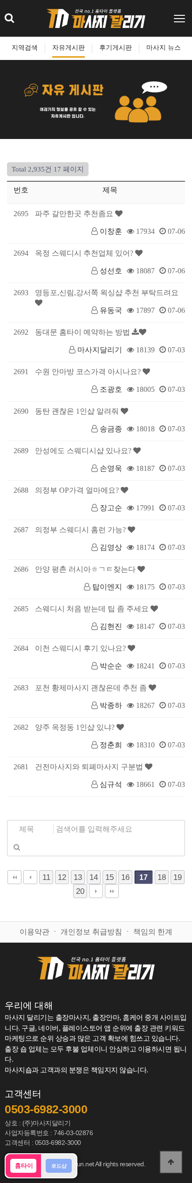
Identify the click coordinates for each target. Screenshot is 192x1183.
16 (125, 877)
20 (80, 891)
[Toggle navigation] (180, 19)
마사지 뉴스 (163, 47)
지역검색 (25, 47)
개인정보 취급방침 (91, 932)
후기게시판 (115, 47)
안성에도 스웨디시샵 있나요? (84, 451)
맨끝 (112, 891)
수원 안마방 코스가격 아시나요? (89, 372)
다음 (96, 891)
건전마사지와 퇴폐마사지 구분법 (90, 767)
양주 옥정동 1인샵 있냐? (76, 727)
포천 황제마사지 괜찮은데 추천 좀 (92, 688)
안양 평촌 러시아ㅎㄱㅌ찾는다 (86, 569)
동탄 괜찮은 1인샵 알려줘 (78, 411)
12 (62, 877)
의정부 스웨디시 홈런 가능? (81, 530)
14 (93, 877)
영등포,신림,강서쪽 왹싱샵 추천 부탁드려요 (106, 293)
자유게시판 (68, 47)
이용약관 (34, 932)
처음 (14, 877)
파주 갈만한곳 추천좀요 (75, 214)
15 (109, 877)
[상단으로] (171, 1162)
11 (46, 877)
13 (78, 877)
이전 (30, 877)
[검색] (16, 847)
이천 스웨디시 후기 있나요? (81, 648)
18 (162, 877)
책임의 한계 (152, 932)
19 (177, 877)
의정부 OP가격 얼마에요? (78, 490)
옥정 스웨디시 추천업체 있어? (85, 253)
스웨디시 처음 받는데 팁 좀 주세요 (93, 609)
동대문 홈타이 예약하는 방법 (83, 332)
